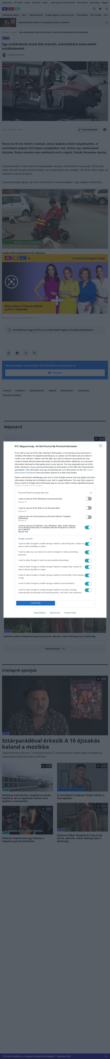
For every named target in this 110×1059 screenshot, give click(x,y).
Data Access (55, 613)
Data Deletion (40, 613)
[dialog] (55, 529)
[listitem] (55, 492)
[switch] (88, 498)
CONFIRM (36, 603)
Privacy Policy (70, 613)
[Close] (101, 446)
